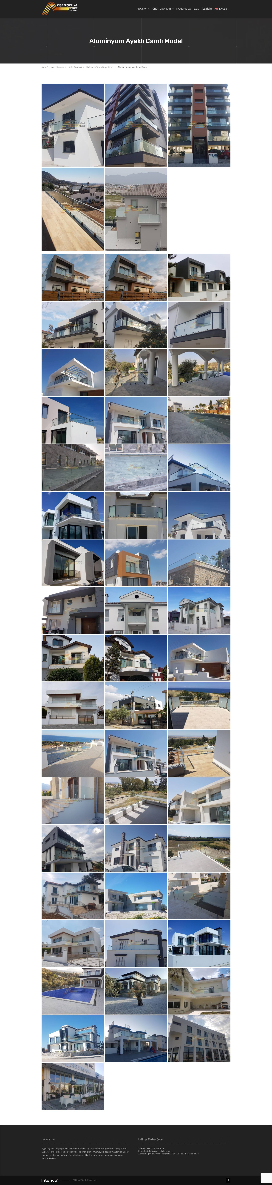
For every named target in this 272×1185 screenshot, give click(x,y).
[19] (73, 562)
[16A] (73, 515)
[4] (136, 325)
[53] (136, 943)
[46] (73, 896)
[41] (199, 800)
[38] (136, 753)
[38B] (73, 209)
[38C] (73, 800)
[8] (73, 125)
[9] (136, 372)
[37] (73, 753)
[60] (136, 1038)
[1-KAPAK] (136, 277)
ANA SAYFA (143, 8)
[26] (73, 610)
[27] (136, 610)
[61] (199, 1038)
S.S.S (196, 8)
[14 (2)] (199, 420)
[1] (73, 277)
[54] (136, 209)
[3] (73, 325)
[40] (136, 800)
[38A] (199, 753)
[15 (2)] (73, 467)
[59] (73, 1038)
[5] (199, 325)
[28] (199, 610)
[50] (199, 896)
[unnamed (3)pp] (73, 1086)
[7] (73, 372)
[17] (136, 515)
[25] (199, 562)
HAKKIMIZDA (183, 8)
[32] (73, 705)
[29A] (136, 658)
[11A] (73, 420)
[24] (136, 562)
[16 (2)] (136, 467)
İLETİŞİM (207, 8)
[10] (199, 372)
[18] (199, 515)
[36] (199, 705)
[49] (136, 896)
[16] (199, 467)
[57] (136, 991)
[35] (136, 705)
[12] (136, 420)
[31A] (199, 125)
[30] (199, 658)
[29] (73, 658)
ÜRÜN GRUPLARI (161, 8)
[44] (136, 848)
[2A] (199, 277)
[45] (199, 848)
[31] (136, 125)
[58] (199, 991)
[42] (73, 848)
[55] (199, 943)
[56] (73, 991)
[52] (73, 943)
